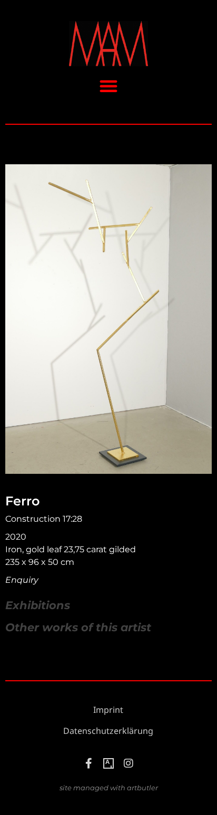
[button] (108, 86)
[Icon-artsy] (108, 763)
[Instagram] (128, 763)
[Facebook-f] (88, 763)
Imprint (108, 710)
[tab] (37, 605)
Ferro (22, 501)
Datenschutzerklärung (108, 731)
